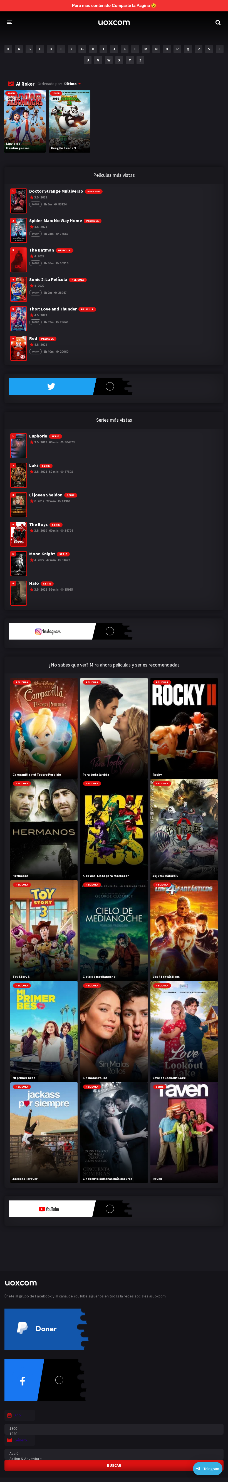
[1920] (114, 1433)
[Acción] (114, 1453)
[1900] (114, 1428)
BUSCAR (114, 1465)
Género (20, 1440)
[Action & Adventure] (114, 1458)
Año (17, 1415)
